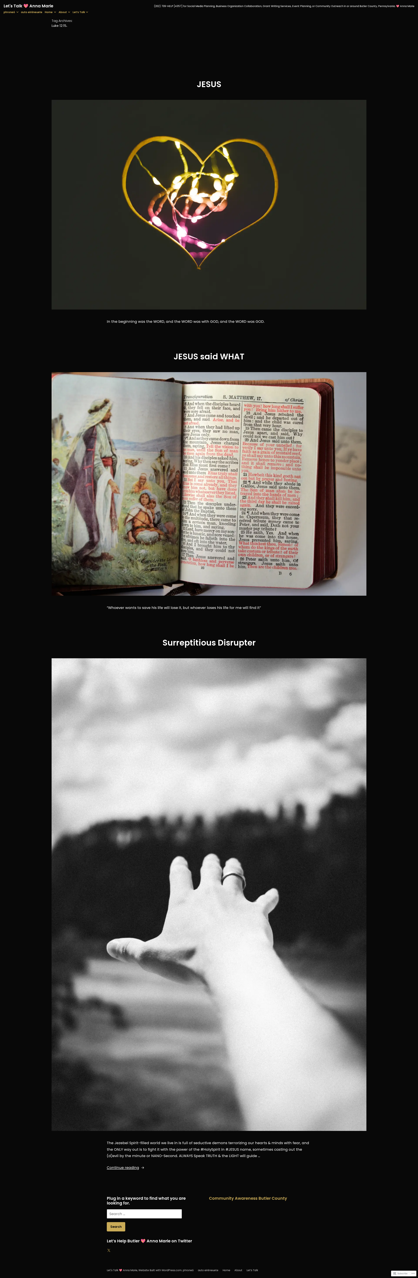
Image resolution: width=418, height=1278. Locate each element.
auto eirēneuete (31, 12)
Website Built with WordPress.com (160, 1270)
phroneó (9, 12)
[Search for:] (144, 1213)
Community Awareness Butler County (248, 1198)
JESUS (209, 84)
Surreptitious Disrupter (209, 642)
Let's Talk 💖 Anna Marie (28, 6)
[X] (109, 1251)
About (63, 12)
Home (49, 12)
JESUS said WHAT (209, 356)
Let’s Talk (79, 12)
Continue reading (123, 1167)
